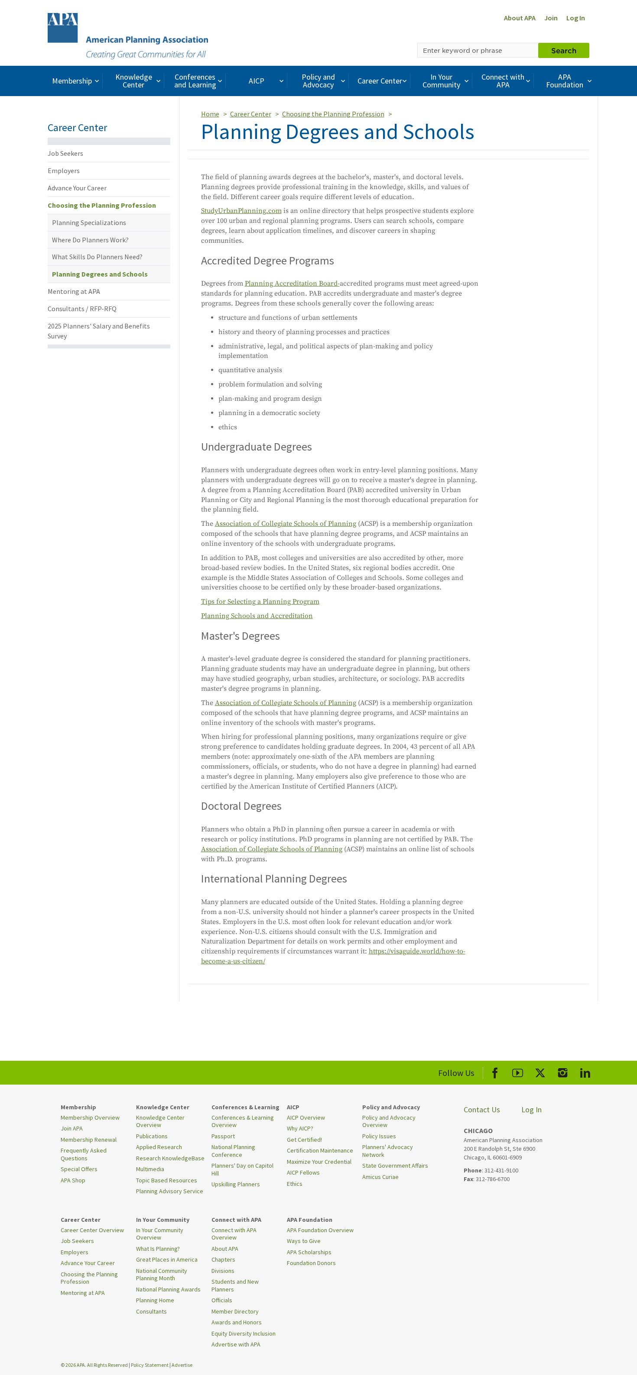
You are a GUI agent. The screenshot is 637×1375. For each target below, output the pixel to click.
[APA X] (540, 1071)
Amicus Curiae (380, 1177)
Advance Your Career (77, 188)
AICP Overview (306, 1117)
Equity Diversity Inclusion (243, 1333)
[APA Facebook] (495, 1071)
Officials (221, 1300)
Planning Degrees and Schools (100, 274)
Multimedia (150, 1169)
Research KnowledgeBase (170, 1158)
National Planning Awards (168, 1289)
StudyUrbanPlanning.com (241, 210)
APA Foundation (564, 81)
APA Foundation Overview (320, 1230)
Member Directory (235, 1311)
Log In (575, 17)
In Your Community (441, 81)
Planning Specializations (89, 222)
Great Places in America (167, 1259)
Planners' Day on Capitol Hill (242, 1169)
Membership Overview (90, 1117)
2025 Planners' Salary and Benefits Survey (99, 331)
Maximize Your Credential (319, 1162)
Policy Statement (150, 1365)
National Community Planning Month (161, 1274)
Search (563, 50)
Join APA (72, 1128)
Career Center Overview (92, 1230)
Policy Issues (379, 1136)
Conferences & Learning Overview (242, 1121)
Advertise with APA (235, 1344)
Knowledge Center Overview (160, 1121)
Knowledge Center (133, 81)
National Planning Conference (233, 1151)
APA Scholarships (309, 1252)
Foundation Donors (311, 1263)
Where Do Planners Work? (90, 239)
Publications (152, 1136)
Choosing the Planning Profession (102, 205)
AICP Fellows (303, 1172)
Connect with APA (502, 81)
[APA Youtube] (517, 1071)
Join (551, 17)
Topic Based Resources (166, 1180)
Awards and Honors (236, 1322)
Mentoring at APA (74, 291)
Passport (223, 1136)
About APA (520, 17)
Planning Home (155, 1300)
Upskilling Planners (235, 1184)
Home (210, 113)
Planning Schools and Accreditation (257, 616)
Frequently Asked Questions (84, 1154)
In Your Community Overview (159, 1234)
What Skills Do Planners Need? (97, 256)
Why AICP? (300, 1128)
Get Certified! (304, 1139)
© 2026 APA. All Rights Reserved (95, 1365)
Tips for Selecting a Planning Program (260, 601)
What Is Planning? (158, 1249)
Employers (64, 170)
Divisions (222, 1271)
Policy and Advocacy (318, 81)
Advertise (182, 1365)
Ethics (294, 1184)
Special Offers (79, 1169)
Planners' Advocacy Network (387, 1151)
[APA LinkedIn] (585, 1071)
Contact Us (482, 1109)
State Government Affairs (395, 1165)
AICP (256, 81)
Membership (72, 81)
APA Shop (73, 1180)
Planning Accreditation (282, 283)
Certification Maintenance (320, 1150)
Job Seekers (65, 153)
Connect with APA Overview (234, 1234)
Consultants (151, 1311)
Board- (329, 283)
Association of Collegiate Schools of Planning (285, 523)
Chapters (223, 1259)
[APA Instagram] (562, 1071)
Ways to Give (304, 1241)
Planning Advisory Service (169, 1191)
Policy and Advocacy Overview (389, 1121)
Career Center (380, 81)
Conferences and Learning (195, 81)
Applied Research (159, 1147)
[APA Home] (128, 35)
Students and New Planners (235, 1285)
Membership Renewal (89, 1139)
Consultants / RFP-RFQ (82, 308)
